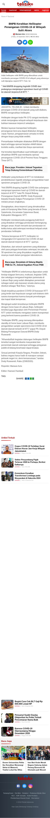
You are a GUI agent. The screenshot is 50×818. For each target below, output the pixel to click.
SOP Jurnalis (21, 796)
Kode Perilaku (32, 796)
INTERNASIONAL (25, 10)
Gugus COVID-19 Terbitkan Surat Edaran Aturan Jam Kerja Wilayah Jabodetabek (30, 448)
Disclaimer (35, 798)
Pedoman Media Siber (38, 793)
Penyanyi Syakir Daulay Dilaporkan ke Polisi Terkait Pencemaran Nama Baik (28, 717)
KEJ (13, 796)
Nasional (11, 16)
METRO (36, 10)
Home (3, 16)
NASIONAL (13, 10)
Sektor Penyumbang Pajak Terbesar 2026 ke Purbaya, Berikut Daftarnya (30, 462)
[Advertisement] (25, 411)
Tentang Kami (8, 793)
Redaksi (25, 793)
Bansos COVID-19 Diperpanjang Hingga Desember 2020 (25, 730)
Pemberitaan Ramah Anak (20, 798)
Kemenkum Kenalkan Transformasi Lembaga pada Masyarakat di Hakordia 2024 (27, 475)
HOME (3, 10)
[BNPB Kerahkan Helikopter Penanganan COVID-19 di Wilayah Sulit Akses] (19, 42)
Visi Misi (18, 793)
